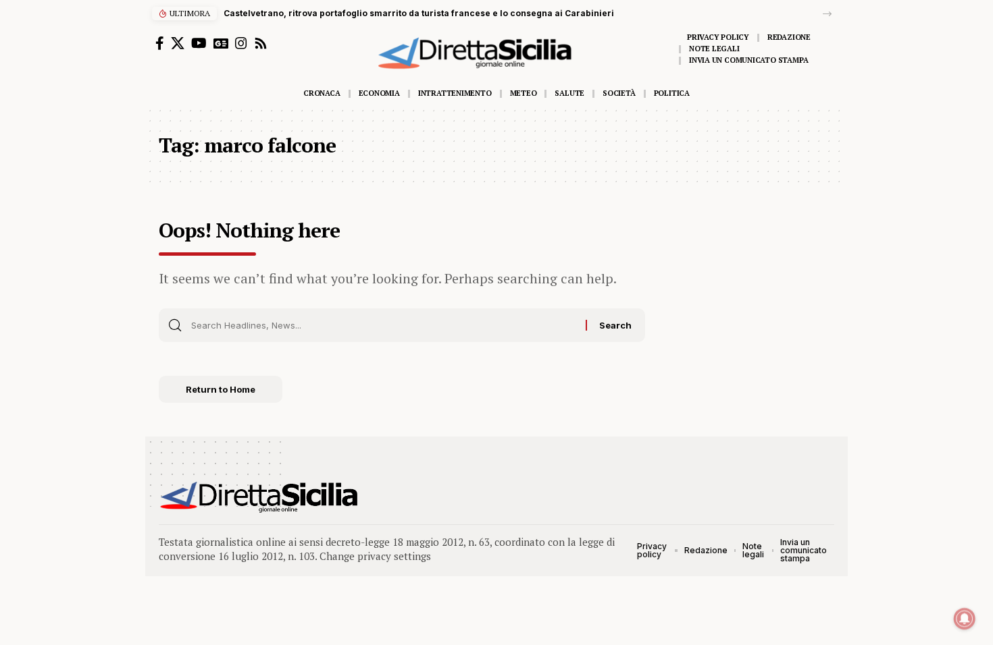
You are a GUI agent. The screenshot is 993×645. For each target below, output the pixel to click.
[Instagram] (241, 43)
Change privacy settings (375, 556)
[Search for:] (383, 325)
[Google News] (221, 43)
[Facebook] (160, 43)
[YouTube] (199, 43)
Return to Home (220, 389)
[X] (178, 43)
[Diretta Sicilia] (260, 497)
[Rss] (261, 43)
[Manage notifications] (964, 618)
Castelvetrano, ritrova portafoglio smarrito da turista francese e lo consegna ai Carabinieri (419, 13)
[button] (827, 13)
